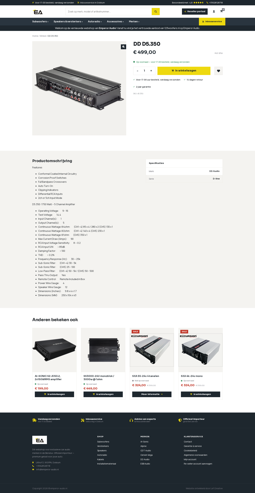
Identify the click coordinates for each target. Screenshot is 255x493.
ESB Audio (145, 463)
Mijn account (190, 459)
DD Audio (144, 459)
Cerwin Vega (146, 455)
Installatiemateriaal (106, 463)
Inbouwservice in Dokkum (92, 2)
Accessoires (114, 21)
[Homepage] (37, 11)
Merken (133, 21)
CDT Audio (145, 450)
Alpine (143, 446)
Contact (188, 441)
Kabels (100, 459)
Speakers (102, 450)
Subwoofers (39, 21)
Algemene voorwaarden (195, 455)
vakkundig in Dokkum (94, 421)
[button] (123, 46)
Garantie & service (193, 446)
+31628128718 (216, 2)
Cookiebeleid (190, 450)
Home (35, 35)
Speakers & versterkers (67, 21)
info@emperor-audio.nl (47, 469)
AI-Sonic (144, 441)
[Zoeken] (156, 11)
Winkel (43, 35)
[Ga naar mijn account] (214, 12)
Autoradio (94, 21)
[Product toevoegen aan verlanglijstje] (218, 71)
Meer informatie (150, 394)
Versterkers (103, 446)
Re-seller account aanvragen (198, 463)
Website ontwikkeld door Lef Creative (204, 488)
